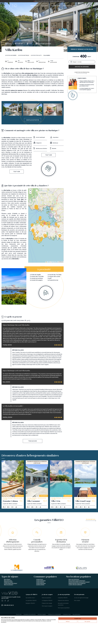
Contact (76, 5)
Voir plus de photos (32, 120)
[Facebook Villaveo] (5, 601)
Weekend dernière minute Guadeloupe (77, 583)
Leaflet (48, 261)
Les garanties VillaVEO (31, 600)
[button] (44, 222)
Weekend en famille (8, 581)
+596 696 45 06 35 (9, 605)
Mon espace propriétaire (64, 607)
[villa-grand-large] (85, 484)
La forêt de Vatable (35, 274)
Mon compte (77, 600)
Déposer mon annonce (63, 600)
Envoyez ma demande (82, 66)
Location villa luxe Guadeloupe (75, 584)
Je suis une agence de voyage (81, 597)
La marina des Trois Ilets (37, 276)
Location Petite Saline (41, 583)
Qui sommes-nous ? (30, 597)
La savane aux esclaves (36, 278)
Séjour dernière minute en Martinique (77, 580)
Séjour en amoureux (8, 584)
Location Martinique (23, 55)
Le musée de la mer (53, 280)
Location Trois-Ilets (36, 55)
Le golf (49, 278)
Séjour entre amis (8, 580)
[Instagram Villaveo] (2, 601)
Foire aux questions (46, 597)
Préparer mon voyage (47, 603)
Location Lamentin (40, 584)
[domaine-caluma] (13, 484)
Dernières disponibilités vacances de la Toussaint (79, 581)
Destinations (44, 5)
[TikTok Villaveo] (8, 600)
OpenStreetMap (54, 261)
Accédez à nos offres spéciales (57, 1)
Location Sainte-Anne (40, 580)
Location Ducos (39, 579)
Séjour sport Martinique (74, 579)
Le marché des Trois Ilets (54, 274)
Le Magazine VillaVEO (47, 600)
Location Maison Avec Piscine (10, 583)
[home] (9, 6)
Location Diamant (40, 581)
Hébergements (35, 5)
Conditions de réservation (81, 72)
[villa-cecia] (61, 484)
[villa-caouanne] (37, 484)
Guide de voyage (55, 5)
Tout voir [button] (16, 171)
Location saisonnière (10, 55)
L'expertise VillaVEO (63, 597)
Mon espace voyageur (47, 606)
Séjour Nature (7, 579)
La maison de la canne (54, 276)
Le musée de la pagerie (36, 280)
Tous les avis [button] (32, 441)
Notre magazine (67, 5)
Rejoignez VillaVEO (30, 603)
